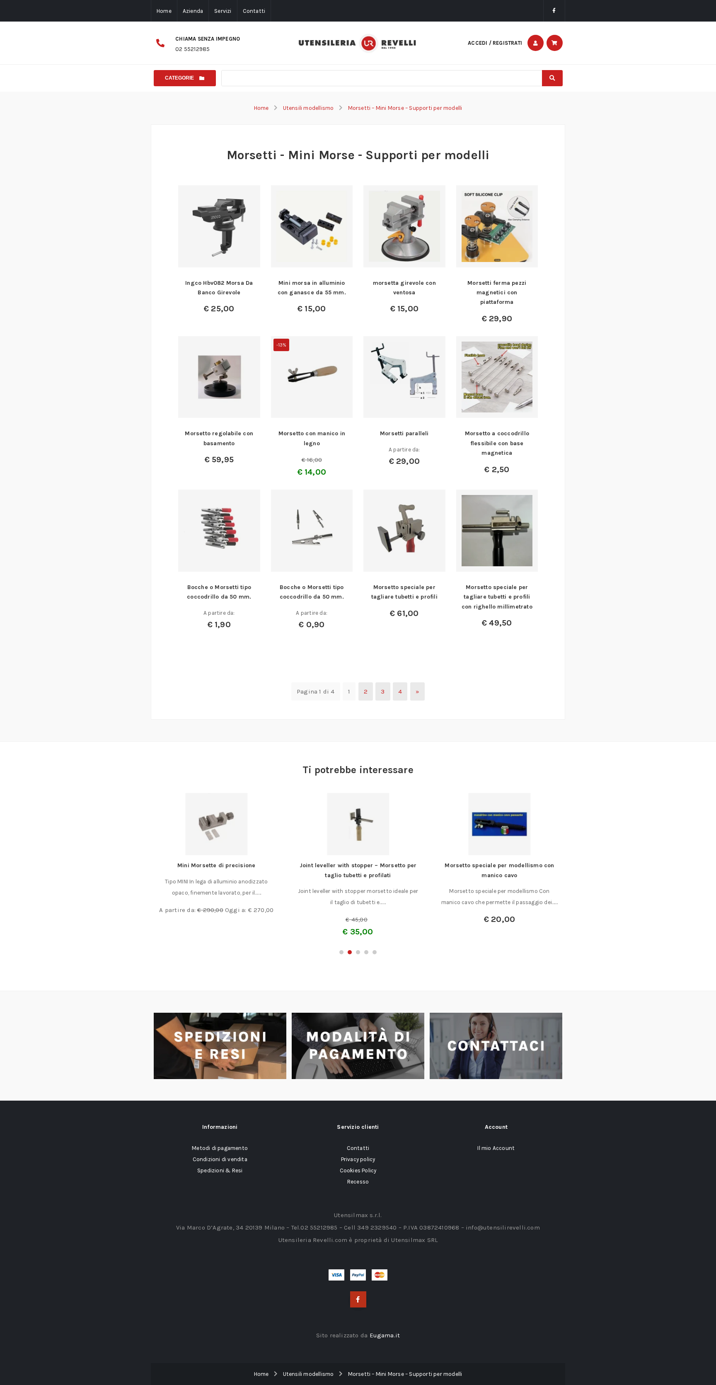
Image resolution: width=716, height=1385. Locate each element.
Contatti (254, 11)
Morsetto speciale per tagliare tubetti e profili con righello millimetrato (497, 597)
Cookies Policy (358, 1170)
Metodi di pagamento (220, 1148)
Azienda (193, 11)
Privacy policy (358, 1159)
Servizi (222, 11)
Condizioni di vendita (220, 1159)
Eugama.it (385, 1335)
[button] (341, 952)
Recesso (358, 1182)
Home (164, 11)
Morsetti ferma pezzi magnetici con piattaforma (496, 292)
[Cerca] (552, 78)
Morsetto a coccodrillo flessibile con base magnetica (497, 443)
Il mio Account (496, 1148)
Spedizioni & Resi (219, 1170)
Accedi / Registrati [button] (495, 43)
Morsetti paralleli (404, 433)
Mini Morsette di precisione (216, 865)
